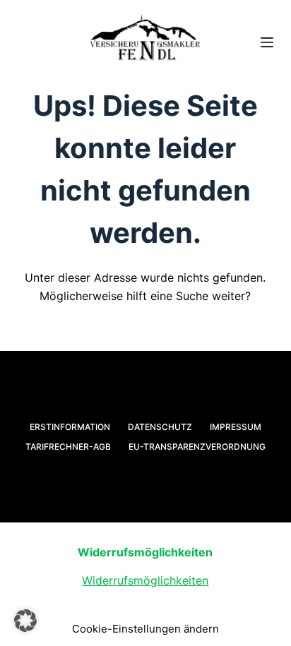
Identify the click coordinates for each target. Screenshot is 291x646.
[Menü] (267, 42)
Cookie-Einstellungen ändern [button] (145, 628)
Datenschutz (160, 426)
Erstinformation (70, 426)
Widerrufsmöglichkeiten (145, 580)
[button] (25, 620)
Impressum (235, 426)
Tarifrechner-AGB (68, 446)
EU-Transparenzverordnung (197, 446)
